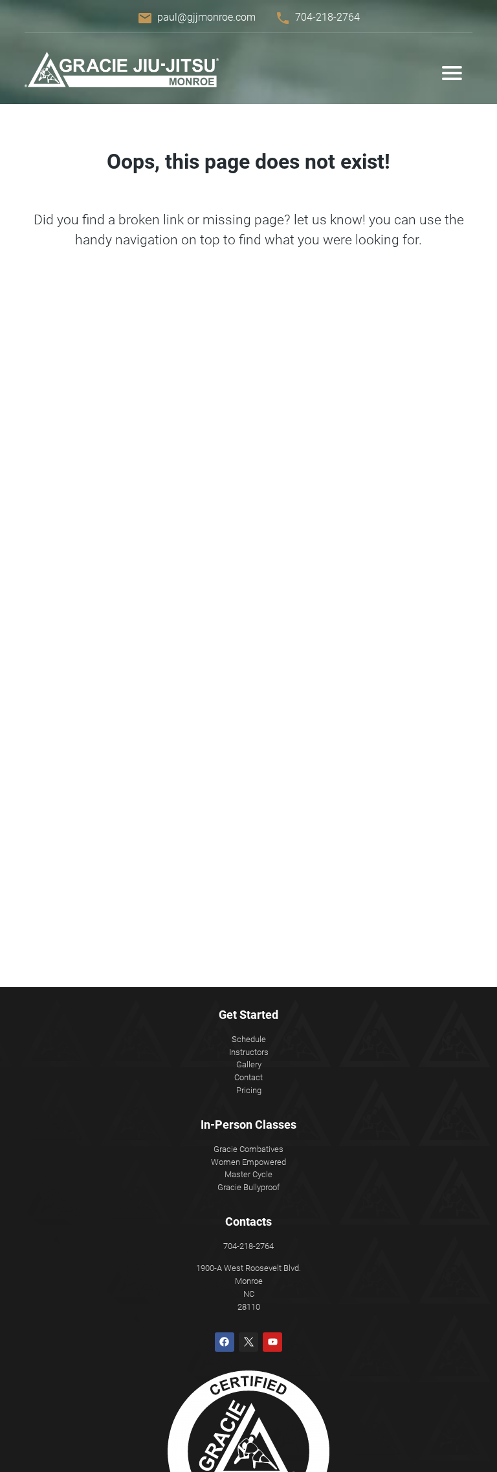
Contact (248, 1077)
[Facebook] (224, 1342)
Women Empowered (248, 1162)
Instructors (249, 1052)
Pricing (248, 1090)
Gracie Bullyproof (248, 1187)
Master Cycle (248, 1174)
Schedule (249, 1039)
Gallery (248, 1064)
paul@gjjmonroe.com (206, 17)
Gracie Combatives (248, 1149)
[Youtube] (272, 1342)
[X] (248, 1342)
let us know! (330, 220)
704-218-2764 (327, 17)
